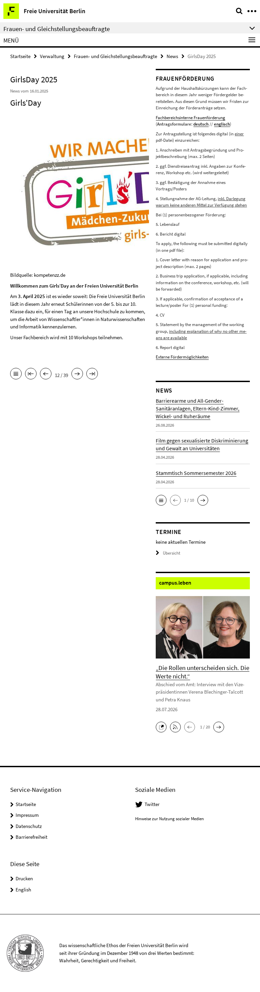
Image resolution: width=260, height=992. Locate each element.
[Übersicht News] (16, 374)
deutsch (201, 124)
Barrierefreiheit (31, 837)
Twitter (152, 804)
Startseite (20, 56)
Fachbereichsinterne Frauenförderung (190, 117)
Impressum (27, 815)
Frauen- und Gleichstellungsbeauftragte (115, 56)
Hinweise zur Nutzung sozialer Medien (169, 819)
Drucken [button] (24, 878)
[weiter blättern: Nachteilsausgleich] (77, 374)
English (23, 889)
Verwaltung (52, 56)
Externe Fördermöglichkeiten (182, 357)
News (172, 56)
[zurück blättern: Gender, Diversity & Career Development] (45, 374)
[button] (161, 500)
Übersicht (171, 553)
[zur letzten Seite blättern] (92, 374)
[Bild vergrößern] (128, 189)
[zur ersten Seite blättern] (31, 374)
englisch (222, 124)
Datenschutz (29, 826)
